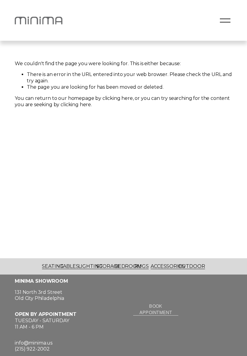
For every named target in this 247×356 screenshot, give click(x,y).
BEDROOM (128, 266)
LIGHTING (90, 266)
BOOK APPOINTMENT (155, 309)
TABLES (69, 266)
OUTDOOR (191, 266)
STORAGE (108, 266)
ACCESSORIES (168, 266)
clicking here (117, 98)
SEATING (53, 266)
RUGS (141, 266)
